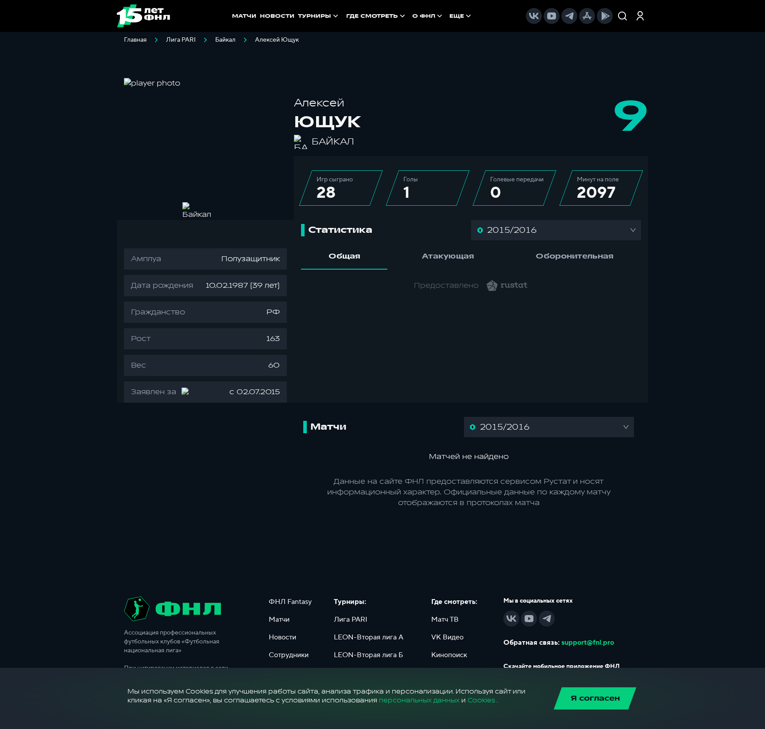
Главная (135, 40)
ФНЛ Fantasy (290, 601)
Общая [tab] (344, 256)
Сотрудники (289, 655)
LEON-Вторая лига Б (368, 655)
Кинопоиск (449, 655)
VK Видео (447, 637)
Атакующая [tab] (448, 256)
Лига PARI (181, 40)
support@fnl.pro (587, 642)
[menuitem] (376, 16)
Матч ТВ (445, 619)
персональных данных (419, 700)
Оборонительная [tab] (575, 256)
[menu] (409, 16)
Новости (282, 637)
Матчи (279, 619)
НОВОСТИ (277, 16)
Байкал (225, 40)
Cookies (481, 700)
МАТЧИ (244, 16)
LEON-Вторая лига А (368, 637)
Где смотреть (372, 16)
